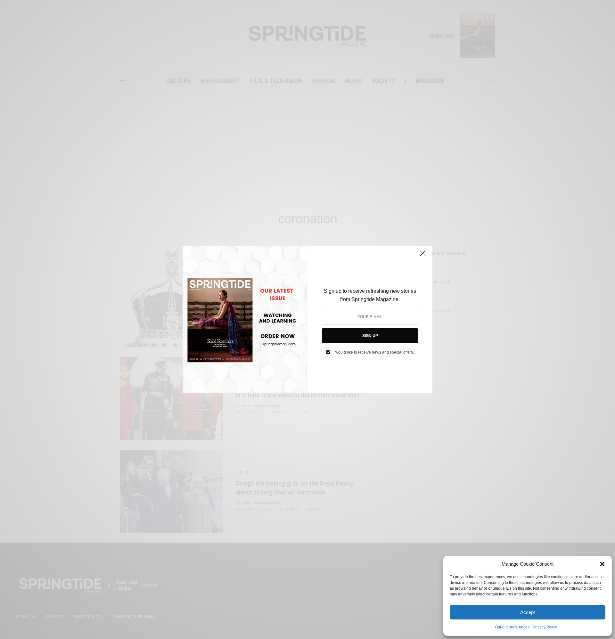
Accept (527, 612)
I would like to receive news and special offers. (373, 352)
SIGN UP (370, 335)
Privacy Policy (545, 627)
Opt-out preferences (512, 627)
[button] (602, 564)
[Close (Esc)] (422, 256)
